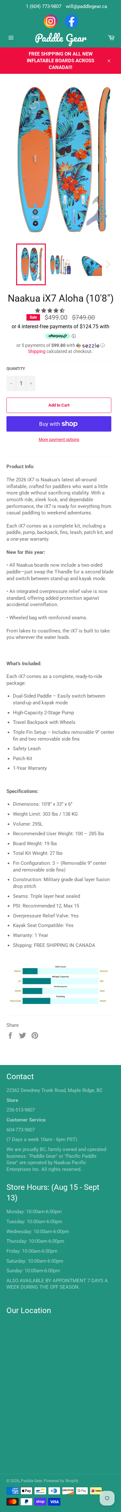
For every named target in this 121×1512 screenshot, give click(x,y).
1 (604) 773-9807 (43, 6)
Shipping (36, 351)
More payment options (59, 439)
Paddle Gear (60, 37)
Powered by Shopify (61, 1481)
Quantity (15, 368)
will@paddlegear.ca (86, 6)
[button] (50, 311)
